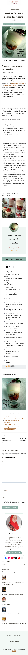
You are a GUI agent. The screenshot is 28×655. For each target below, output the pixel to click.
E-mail (5, 490)
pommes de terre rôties (17, 83)
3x (12, 267)
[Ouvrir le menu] (3, 3)
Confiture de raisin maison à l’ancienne (12, 594)
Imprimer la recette (15, 259)
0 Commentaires (18, 20)
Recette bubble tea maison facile (11, 614)
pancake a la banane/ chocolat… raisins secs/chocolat (7, 440)
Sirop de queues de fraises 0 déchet (14, 418)
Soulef (14, 651)
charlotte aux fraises (10, 428)
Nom (4, 484)
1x (7, 267)
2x (9, 267)
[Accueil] (9, 9)
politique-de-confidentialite (14, 635)
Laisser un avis (7, 24)
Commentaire (6, 461)
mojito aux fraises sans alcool (12, 426)
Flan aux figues (6, 604)
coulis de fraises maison (11, 417)
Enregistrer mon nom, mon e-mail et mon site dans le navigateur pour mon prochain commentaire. (14, 502)
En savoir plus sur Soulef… (14, 552)
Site (4, 497)
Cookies (14, 643)
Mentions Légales (14, 641)
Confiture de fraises (9, 424)
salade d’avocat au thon (10, 85)
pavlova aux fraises (9, 429)
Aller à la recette (19, 24)
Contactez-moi (14, 549)
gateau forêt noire (16, 89)
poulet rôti (19, 81)
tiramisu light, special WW (22, 438)
